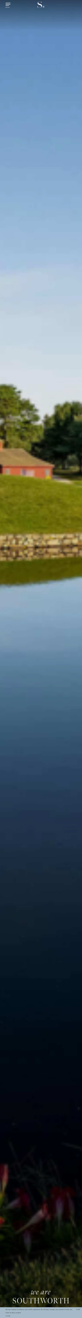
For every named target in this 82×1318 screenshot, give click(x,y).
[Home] (41, 5)
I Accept (8, 1316)
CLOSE (78, 1309)
